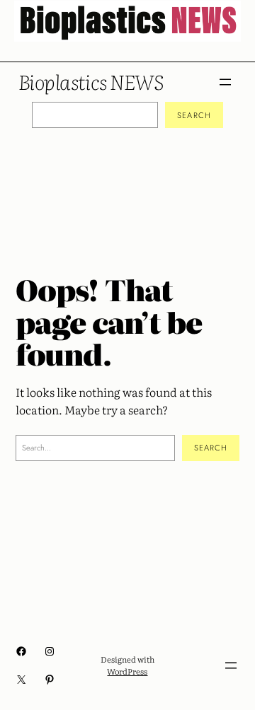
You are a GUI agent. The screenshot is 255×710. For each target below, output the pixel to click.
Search (194, 115)
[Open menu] (225, 82)
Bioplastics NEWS (90, 81)
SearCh (211, 447)
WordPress (127, 671)
